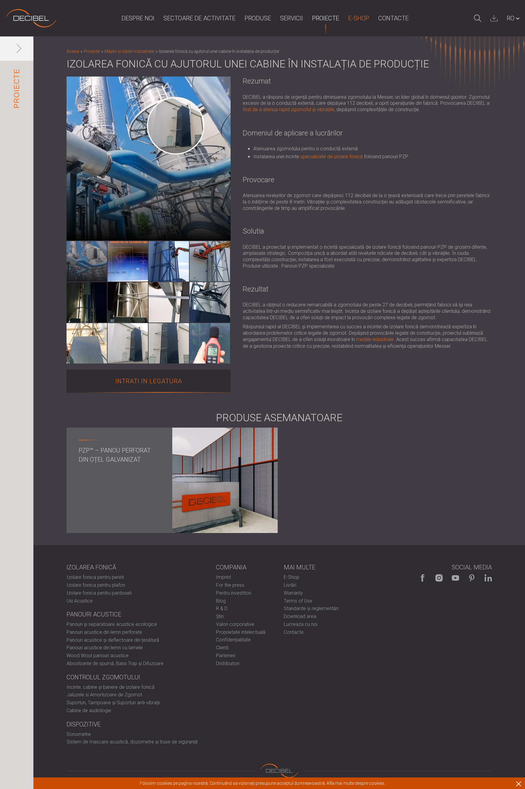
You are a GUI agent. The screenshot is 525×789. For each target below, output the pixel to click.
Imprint (223, 577)
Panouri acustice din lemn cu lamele (105, 648)
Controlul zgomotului (103, 677)
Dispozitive (84, 724)
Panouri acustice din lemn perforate (104, 632)
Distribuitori (227, 663)
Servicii (291, 18)
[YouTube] (455, 578)
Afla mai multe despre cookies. (356, 783)
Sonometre (79, 734)
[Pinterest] (471, 578)
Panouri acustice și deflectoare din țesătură (113, 640)
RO (510, 18)
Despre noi (138, 18)
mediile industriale (375, 339)
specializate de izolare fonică (331, 156)
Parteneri (225, 655)
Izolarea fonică (91, 567)
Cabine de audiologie (89, 710)
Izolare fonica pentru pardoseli (99, 593)
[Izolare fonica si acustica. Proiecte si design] (31, 18)
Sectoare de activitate (199, 18)
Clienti (222, 648)
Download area (300, 616)
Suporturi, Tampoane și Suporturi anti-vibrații (113, 702)
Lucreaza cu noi (300, 624)
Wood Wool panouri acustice (98, 655)
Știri (220, 616)
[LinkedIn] (488, 578)
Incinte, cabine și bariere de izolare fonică (111, 687)
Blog (221, 601)
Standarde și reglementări (311, 608)
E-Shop (358, 18)
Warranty (293, 593)
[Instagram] (439, 578)
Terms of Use (298, 601)
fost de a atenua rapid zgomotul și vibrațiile (288, 109)
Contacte (393, 18)
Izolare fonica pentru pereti (95, 577)
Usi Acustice (80, 601)
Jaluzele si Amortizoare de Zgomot (104, 695)
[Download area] (494, 18)
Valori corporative (235, 624)
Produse (258, 18)
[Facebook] (422, 578)
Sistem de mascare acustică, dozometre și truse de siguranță (132, 742)
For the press (230, 585)
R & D (222, 608)
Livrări (290, 585)
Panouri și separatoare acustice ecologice (112, 624)
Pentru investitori (233, 593)
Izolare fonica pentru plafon (96, 585)
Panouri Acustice (94, 614)
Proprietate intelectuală (241, 632)
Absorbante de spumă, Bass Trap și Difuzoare (115, 663)
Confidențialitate (233, 640)
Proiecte (325, 18)
